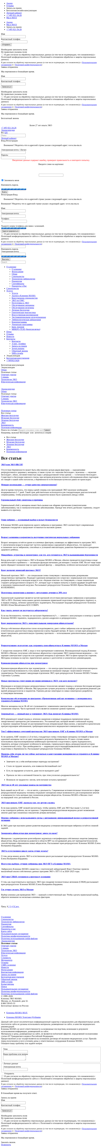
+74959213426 (12, 360)
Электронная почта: (10, 213)
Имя (3, 34)
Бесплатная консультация (12, 977)
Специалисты (7, 919)
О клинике (6, 917)
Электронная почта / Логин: (14, 150)
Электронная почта (12, 1067)
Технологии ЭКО (9, 379)
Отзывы (10, 6)
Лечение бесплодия (10, 420)
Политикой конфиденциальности (28, 65)
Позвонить (6, 1145)
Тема (5, 1049)
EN (6, 132)
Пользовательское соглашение (14, 934)
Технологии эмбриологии (13, 922)
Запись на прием (8, 974)
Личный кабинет (8, 138)
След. (16, 906)
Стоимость (6, 958)
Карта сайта (6, 931)
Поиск (4, 986)
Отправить (6, 45)
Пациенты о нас (8, 929)
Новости (5, 967)
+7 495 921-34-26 (14, 15)
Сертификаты (7, 926)
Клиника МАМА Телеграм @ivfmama (23, 1017)
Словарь (5, 377)
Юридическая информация (13, 382)
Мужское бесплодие (10, 418)
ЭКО (3, 423)
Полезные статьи (8, 411)
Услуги (4, 955)
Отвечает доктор (8, 374)
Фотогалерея (7, 970)
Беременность (7, 425)
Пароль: (4, 155)
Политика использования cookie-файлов (19, 938)
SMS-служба (6, 982)
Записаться (6, 87)
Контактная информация (12, 972)
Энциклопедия (8, 130)
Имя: (3, 208)
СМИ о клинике (8, 965)
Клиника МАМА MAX (16, 1013)
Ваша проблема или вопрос (15, 1054)
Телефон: (5, 218)
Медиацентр (6, 960)
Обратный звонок (9, 979)
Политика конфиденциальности (15, 936)
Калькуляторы (7, 984)
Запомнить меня (11, 180)
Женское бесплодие (10, 415)
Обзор (4, 370)
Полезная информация (11, 427)
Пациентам (6, 924)
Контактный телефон (10, 39)
